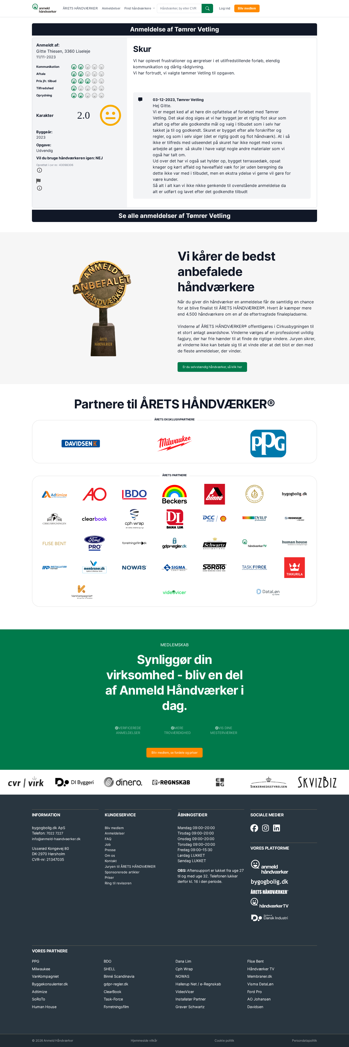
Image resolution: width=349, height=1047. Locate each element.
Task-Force (113, 999)
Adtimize (39, 991)
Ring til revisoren (118, 883)
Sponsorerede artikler (122, 872)
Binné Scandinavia (119, 976)
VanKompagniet (45, 976)
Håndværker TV (260, 969)
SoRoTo (38, 999)
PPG (35, 961)
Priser (109, 877)
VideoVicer (185, 991)
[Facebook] (254, 828)
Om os (110, 855)
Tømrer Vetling (197, 29)
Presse (110, 850)
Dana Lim (183, 961)
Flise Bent (255, 961)
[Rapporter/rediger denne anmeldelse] (38, 181)
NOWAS (182, 976)
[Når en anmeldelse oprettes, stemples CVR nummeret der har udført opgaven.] (79, 170)
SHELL (109, 969)
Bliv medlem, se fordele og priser (174, 752)
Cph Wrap (184, 969)
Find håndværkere (138, 8)
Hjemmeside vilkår (144, 1040)
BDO (107, 961)
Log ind (224, 8)
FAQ (108, 839)
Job (108, 844)
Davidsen (255, 1007)
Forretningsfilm (116, 1007)
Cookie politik (224, 1040)
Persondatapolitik (304, 1040)
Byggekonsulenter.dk (50, 984)
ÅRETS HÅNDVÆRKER (80, 8)
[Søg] (207, 8)
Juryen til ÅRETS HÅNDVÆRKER (130, 866)
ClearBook (112, 991)
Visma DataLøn (260, 984)
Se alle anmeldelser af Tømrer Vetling (174, 215)
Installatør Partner (191, 999)
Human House (44, 1007)
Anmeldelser (111, 8)
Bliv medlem (247, 8)
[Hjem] (44, 8)
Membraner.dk (259, 976)
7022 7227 (54, 833)
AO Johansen (259, 999)
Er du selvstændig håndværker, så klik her (212, 367)
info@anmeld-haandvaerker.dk (56, 839)
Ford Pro (254, 991)
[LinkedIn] (276, 828)
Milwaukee (41, 969)
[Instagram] (265, 828)
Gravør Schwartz (190, 1007)
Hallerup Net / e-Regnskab (198, 984)
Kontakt (111, 861)
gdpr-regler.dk (116, 984)
